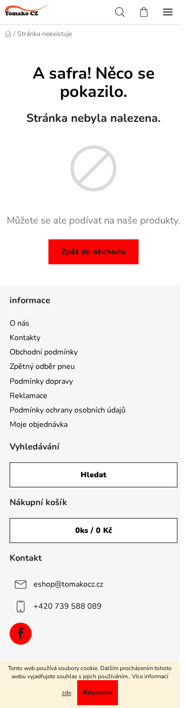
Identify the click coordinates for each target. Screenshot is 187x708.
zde (66, 692)
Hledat (93, 475)
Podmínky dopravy (41, 381)
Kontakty (25, 337)
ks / (93, 530)
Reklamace (28, 395)
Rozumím (97, 692)
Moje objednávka (39, 424)
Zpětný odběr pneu (42, 366)
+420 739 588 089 (68, 606)
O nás (19, 323)
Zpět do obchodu (93, 252)
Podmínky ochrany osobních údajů (68, 410)
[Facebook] (21, 634)
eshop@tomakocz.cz (68, 583)
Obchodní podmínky (44, 352)
